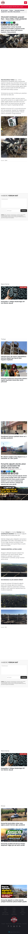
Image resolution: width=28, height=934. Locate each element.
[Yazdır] (17, 24)
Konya (22, 909)
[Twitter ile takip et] (11, 926)
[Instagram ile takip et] (16, 926)
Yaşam (22, 914)
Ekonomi (23, 908)
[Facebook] (2, 22)
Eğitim (22, 911)
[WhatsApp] (12, 22)
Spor (5, 911)
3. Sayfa (14, 909)
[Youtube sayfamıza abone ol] (14, 926)
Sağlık (14, 911)
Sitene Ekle (24, 923)
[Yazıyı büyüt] (9, 24)
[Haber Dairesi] (3, 2)
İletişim (14, 923)
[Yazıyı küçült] (12, 24)
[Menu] (25, 2)
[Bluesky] (7, 22)
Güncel (5, 908)
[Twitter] (4, 22)
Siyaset (14, 908)
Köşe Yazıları (14, 914)
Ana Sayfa (5, 10)
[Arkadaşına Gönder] (14, 24)
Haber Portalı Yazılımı (15, 932)
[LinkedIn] (9, 22)
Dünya (14, 912)
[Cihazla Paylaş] (14, 22)
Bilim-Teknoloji (5, 914)
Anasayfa (3, 923)
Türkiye (11, 10)
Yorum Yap (5, 24)
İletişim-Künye (9, 923)
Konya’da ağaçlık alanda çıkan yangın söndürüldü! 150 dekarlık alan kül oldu (14, 7)
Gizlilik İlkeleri (18, 923)
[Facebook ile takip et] (8, 926)
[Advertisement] (14, 63)
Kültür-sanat (22, 912)
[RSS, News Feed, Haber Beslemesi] (19, 926)
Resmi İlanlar (5, 912)
